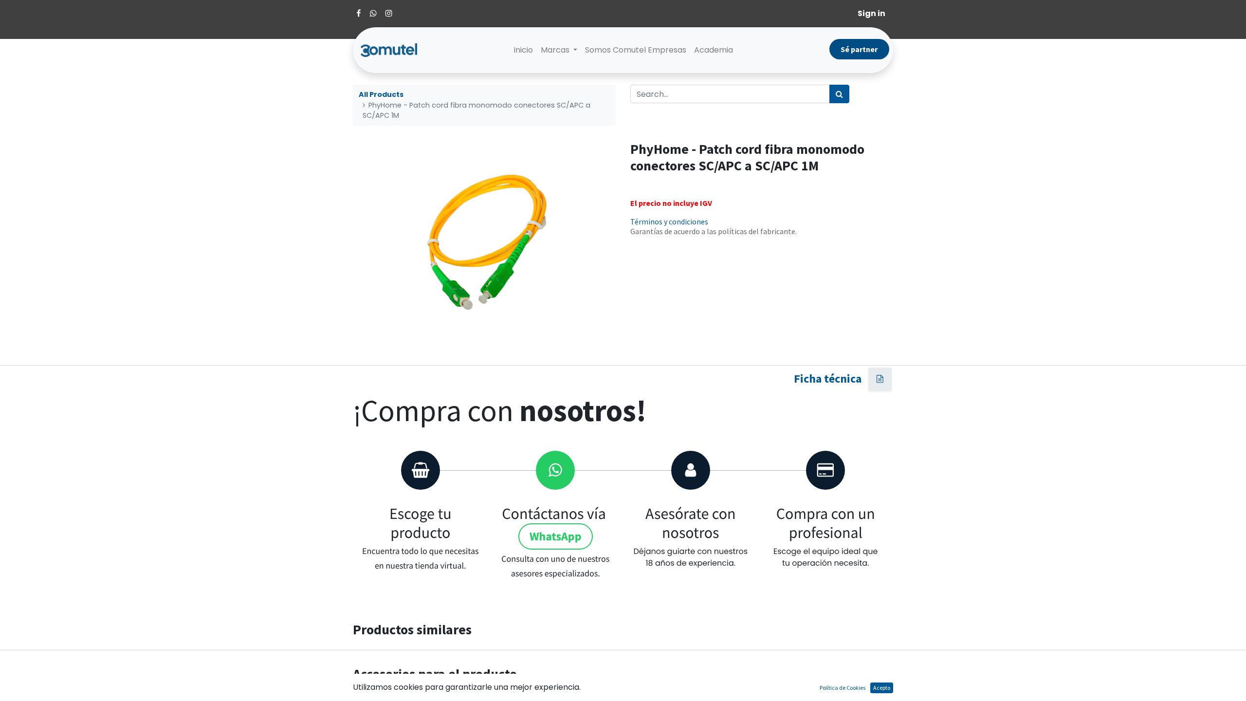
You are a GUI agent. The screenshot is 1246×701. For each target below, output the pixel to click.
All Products (381, 94)
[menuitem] (523, 50)
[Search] (839, 94)
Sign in (871, 13)
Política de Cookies (842, 687)
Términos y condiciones (669, 221)
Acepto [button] (881, 687)
